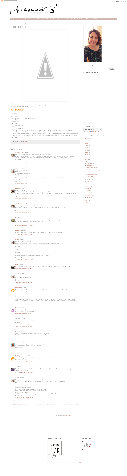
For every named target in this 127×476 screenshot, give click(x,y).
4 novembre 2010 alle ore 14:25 (23, 282)
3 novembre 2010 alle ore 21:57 (23, 268)
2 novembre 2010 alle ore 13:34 (23, 198)
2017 (86, 145)
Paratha (88, 172)
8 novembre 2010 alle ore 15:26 (23, 313)
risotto (18, 143)
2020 (86, 138)
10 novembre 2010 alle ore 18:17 (24, 351)
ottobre (88, 179)
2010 (86, 161)
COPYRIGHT (80, 18)
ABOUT (18, 18)
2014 (86, 152)
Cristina (17, 342)
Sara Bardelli (67, 415)
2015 (86, 150)
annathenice (18, 152)
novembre (89, 165)
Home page (45, 404)
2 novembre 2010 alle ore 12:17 (23, 183)
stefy (16, 367)
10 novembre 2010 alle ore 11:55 (23, 337)
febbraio (88, 195)
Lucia (16, 264)
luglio (88, 183)
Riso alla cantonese (91, 174)
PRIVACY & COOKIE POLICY (93, 18)
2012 (86, 157)
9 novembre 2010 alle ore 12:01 (23, 326)
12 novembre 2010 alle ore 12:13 (23, 361)
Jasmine (17, 331)
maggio (88, 188)
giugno (88, 186)
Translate (96, 131)
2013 (86, 154)
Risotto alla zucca (91, 176)
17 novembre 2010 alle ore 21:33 (24, 397)
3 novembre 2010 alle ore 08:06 (24, 259)
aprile (88, 190)
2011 (86, 159)
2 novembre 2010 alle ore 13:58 (23, 212)
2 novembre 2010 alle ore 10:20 (24, 163)
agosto (88, 181)
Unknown (18, 287)
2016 (86, 147)
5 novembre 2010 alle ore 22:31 (23, 303)
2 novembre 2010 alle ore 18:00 (24, 225)
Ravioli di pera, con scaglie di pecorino (97, 169)
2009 (87, 200)
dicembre (89, 163)
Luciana (17, 230)
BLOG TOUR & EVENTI (58, 18)
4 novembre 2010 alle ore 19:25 (23, 292)
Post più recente (16, 404)
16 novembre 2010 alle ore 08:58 (24, 372)
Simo (16, 217)
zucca (21, 143)
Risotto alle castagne (92, 167)
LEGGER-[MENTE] (46, 18)
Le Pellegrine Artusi (20, 356)
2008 (86, 202)
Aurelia (17, 168)
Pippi (16, 188)
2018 (86, 143)
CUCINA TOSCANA (34, 18)
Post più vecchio (74, 404)
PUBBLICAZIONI (71, 18)
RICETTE (25, 18)
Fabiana (17, 307)
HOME (13, 18)
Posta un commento (19, 400)
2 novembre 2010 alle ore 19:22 (23, 234)
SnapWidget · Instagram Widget (107, 122)
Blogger (80, 462)
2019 (86, 141)
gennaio (88, 197)
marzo (88, 193)
